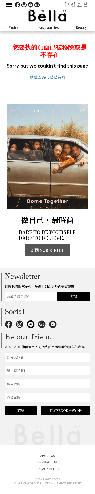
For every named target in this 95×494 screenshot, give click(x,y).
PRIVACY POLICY (48, 469)
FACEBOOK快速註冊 (66, 410)
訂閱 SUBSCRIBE (47, 250)
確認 (20, 410)
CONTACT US (47, 462)
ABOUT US (47, 455)
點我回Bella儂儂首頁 (47, 78)
